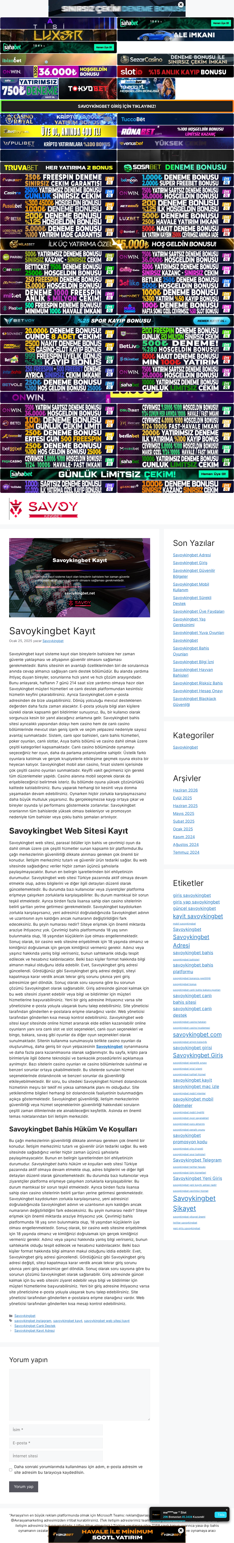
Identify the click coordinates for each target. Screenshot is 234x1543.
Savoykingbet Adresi (192, 555)
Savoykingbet (24, 1316)
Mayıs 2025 (183, 813)
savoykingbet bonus (185, 984)
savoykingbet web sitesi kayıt (107, 1321)
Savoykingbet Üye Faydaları (198, 611)
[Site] (58, 180)
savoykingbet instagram (32, 1321)
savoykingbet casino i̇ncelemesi (191, 1027)
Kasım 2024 (184, 837)
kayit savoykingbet (198, 916)
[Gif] (117, 244)
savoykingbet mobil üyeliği (188, 1112)
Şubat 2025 (183, 821)
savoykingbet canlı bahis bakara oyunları (197, 989)
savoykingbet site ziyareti (188, 1148)
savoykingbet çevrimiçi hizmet (190, 1190)
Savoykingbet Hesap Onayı (198, 691)
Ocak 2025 (183, 829)
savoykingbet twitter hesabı (189, 1166)
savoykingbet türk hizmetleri (189, 1172)
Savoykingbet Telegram (197, 1160)
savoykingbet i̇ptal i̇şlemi (187, 1068)
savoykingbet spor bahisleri (189, 1154)
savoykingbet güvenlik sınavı (190, 1062)
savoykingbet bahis (193, 952)
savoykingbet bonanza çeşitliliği (192, 978)
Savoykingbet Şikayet (194, 1203)
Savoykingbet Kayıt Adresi (34, 1330)
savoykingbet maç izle (196, 1086)
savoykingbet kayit (192, 1080)
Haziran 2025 (185, 805)
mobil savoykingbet (184, 923)
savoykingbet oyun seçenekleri (191, 1118)
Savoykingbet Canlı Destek (35, 1326)
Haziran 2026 (185, 790)
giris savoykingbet (192, 895)
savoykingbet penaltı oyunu (189, 1129)
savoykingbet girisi (192, 1047)
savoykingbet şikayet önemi (189, 1216)
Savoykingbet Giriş (190, 562)
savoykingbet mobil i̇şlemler (189, 1093)
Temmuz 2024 (186, 852)
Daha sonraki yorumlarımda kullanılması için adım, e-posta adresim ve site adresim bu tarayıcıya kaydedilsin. (78, 1469)
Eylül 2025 (182, 798)
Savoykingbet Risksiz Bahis (198, 683)
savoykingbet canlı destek (192, 1012)
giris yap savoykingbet (196, 902)
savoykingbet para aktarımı (189, 1124)
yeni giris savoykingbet (186, 1228)
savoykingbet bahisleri (186, 959)
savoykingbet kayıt (67, 1321)
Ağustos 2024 (186, 844)
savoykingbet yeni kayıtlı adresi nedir (195, 1185)
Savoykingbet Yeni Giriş (197, 1178)
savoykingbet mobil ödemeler (193, 1102)
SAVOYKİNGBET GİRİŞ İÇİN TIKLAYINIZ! (117, 106)
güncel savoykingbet (194, 908)
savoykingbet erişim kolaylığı (190, 1042)
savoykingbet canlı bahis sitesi (192, 999)
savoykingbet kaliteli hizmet (189, 1074)
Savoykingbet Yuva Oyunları (198, 632)
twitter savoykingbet (185, 1222)
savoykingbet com (197, 1034)
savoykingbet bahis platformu (193, 968)
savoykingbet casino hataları (189, 1021)
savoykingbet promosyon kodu (190, 1139)
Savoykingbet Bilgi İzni (193, 662)
